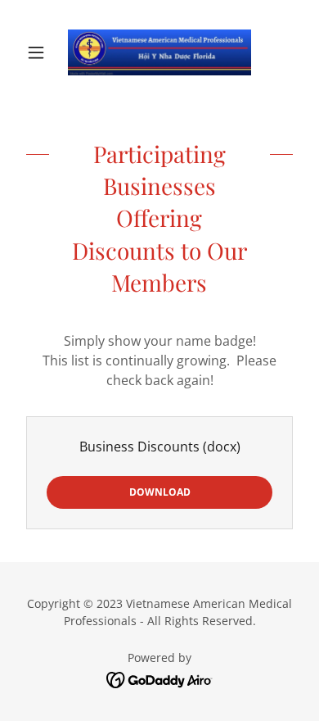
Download (160, 492)
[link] (159, 52)
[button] (40, 52)
